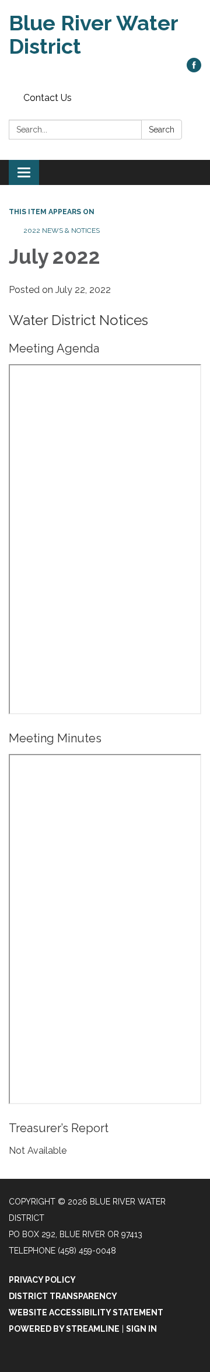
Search (161, 129)
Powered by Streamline (64, 1328)
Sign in (141, 1328)
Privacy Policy (42, 1279)
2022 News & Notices (61, 230)
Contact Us (47, 97)
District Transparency (63, 1296)
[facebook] (194, 69)
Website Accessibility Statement (86, 1312)
